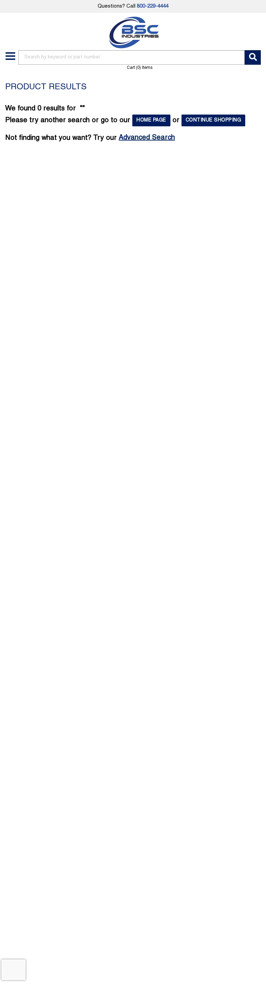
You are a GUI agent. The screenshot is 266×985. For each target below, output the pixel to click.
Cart (139, 68)
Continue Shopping (213, 120)
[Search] (253, 57)
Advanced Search (147, 138)
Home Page (151, 120)
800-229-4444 (153, 6)
